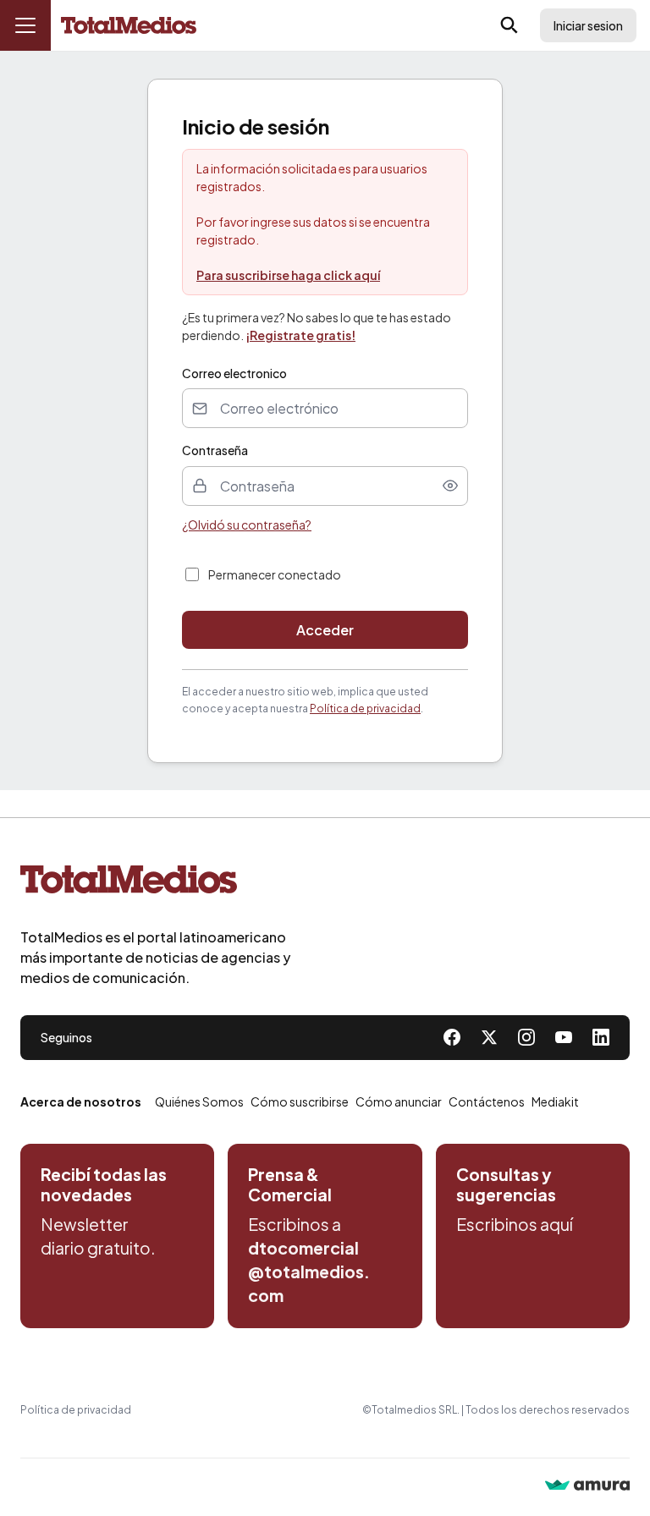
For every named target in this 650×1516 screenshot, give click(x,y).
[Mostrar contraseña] (450, 485)
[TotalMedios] (155, 883)
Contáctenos (487, 1101)
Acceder (325, 630)
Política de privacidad (365, 708)
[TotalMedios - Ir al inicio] (128, 26)
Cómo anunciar (398, 1101)
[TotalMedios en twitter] (489, 1037)
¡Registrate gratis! (300, 335)
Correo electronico (234, 373)
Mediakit (555, 1101)
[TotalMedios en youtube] (563, 1037)
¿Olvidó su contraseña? (246, 524)
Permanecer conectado (274, 574)
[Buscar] (509, 25)
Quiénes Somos (199, 1101)
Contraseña (215, 450)
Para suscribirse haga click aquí (288, 275)
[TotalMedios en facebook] (451, 1037)
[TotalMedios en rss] (600, 1037)
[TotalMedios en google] (526, 1037)
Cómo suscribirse (300, 1101)
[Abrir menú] (25, 25)
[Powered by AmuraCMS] (587, 1486)
